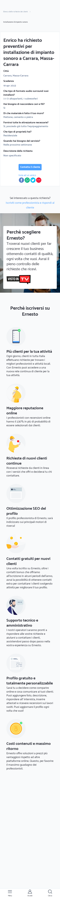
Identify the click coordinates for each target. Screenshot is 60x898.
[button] (21, 180)
